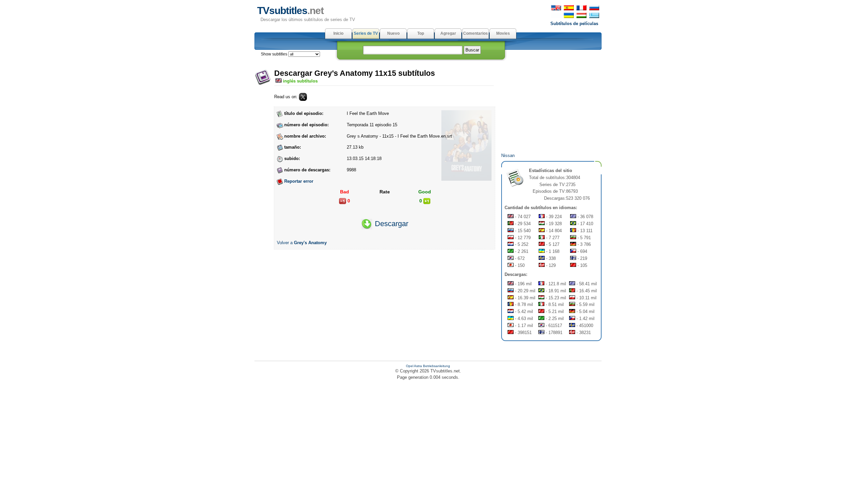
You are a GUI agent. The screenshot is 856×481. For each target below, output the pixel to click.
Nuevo (393, 33)
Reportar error (298, 181)
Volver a (302, 242)
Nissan (508, 155)
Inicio (338, 33)
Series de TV (366, 33)
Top (420, 33)
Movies (503, 33)
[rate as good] (426, 201)
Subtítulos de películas (574, 23)
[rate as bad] (342, 201)
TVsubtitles (290, 10)
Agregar (448, 33)
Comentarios (475, 33)
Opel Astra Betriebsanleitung (428, 366)
